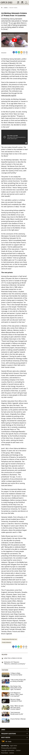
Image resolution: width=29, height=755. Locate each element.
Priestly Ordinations (6, 642)
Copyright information (7, 750)
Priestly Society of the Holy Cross (9, 639)
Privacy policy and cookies (8, 748)
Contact (18, 750)
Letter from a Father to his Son (13, 658)
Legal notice (13, 745)
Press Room (4, 753)
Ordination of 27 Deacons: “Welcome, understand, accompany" (14, 663)
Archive (12, 753)
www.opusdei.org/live (8, 95)
